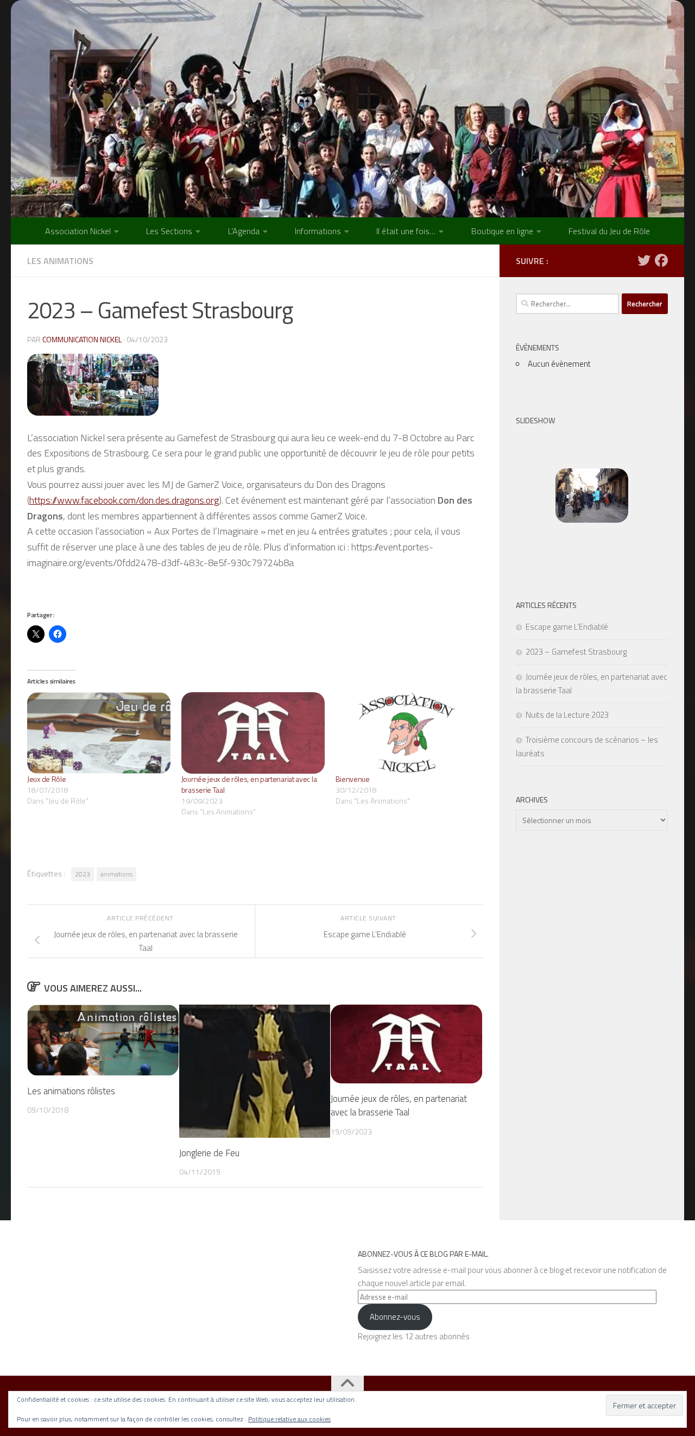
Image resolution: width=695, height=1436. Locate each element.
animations (116, 874)
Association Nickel (78, 230)
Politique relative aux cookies (289, 1419)
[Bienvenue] (407, 733)
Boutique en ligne (502, 230)
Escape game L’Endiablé (567, 626)
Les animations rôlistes (71, 1091)
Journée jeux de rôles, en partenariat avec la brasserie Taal (249, 784)
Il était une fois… (405, 230)
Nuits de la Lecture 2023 (567, 714)
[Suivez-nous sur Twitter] (643, 260)
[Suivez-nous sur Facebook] (661, 260)
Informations (318, 230)
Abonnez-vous (395, 1316)
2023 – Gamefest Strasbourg (576, 651)
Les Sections (169, 230)
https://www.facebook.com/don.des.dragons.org (124, 500)
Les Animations (60, 260)
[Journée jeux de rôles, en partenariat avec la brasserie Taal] (253, 733)
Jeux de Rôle (46, 779)
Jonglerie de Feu (209, 1153)
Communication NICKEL (82, 339)
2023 (82, 874)
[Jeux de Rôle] (98, 733)
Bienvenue (353, 779)
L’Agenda (244, 230)
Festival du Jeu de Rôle (609, 230)
